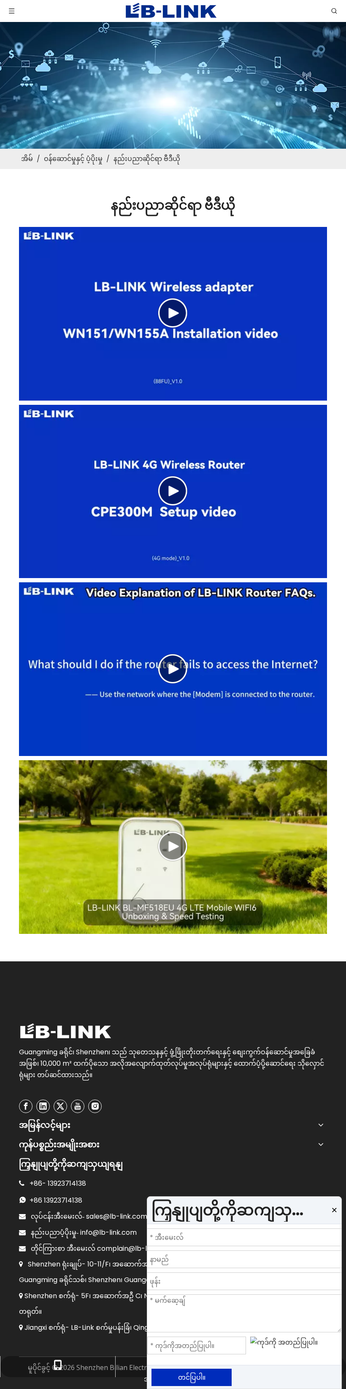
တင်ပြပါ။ (191, 1377)
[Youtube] (77, 1106)
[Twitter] (60, 1106)
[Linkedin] (43, 1106)
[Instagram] (95, 1106)
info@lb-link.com (108, 1232)
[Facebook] (25, 1106)
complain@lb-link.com (135, 1248)
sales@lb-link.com (116, 1216)
